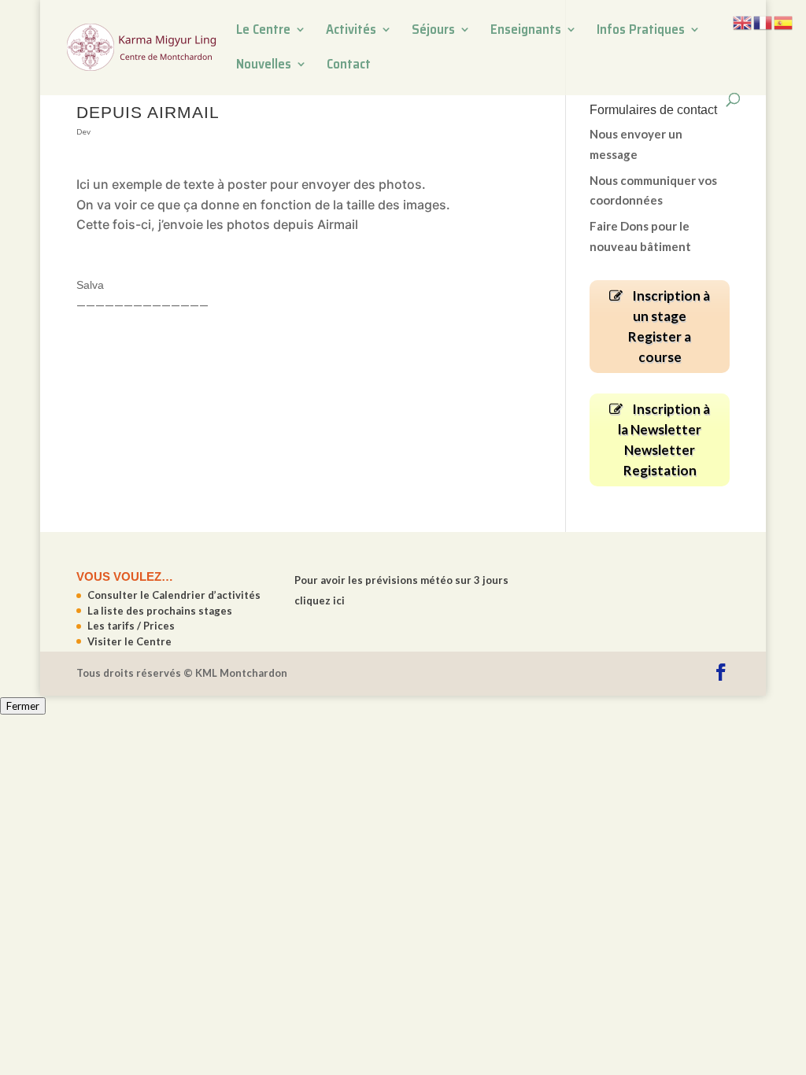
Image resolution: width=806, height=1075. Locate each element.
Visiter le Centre (129, 641)
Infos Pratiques (641, 31)
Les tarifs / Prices (131, 625)
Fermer (22, 706)
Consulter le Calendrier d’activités (174, 595)
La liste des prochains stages (159, 610)
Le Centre (263, 31)
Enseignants (525, 31)
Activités (351, 31)
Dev (83, 131)
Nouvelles (263, 66)
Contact (349, 66)
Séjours (433, 31)
